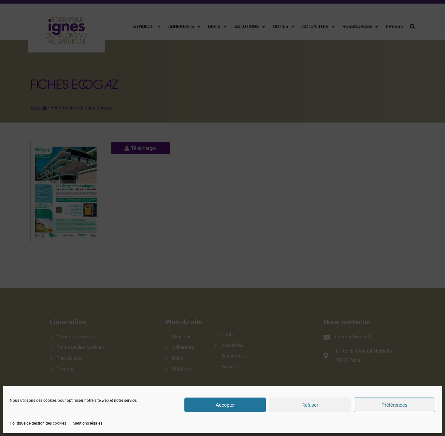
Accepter (225, 405)
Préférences (394, 405)
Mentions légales (87, 423)
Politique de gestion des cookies (38, 423)
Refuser (309, 405)
